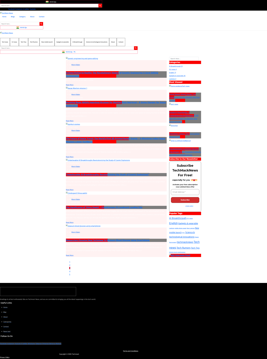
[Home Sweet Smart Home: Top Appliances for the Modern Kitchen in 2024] (175, 86)
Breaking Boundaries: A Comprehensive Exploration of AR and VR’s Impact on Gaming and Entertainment (183, 117)
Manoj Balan (75, 65)
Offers (183, 233)
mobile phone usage (180, 228)
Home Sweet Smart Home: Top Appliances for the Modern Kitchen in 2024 (184, 97)
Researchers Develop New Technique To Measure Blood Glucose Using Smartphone (108, 240)
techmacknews (185, 242)
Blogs (13, 17)
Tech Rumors (34, 42)
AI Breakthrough (77, 42)
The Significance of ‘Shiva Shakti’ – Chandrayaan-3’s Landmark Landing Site (104, 207)
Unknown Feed (182, 255)
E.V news (14, 42)
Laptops (171, 228)
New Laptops (191, 228)
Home (4, 17)
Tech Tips (23, 42)
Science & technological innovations (96, 42)
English (173, 223)
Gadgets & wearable (62, 42)
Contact (41, 17)
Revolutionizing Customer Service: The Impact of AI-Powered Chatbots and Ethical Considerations (185, 152)
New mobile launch (47, 42)
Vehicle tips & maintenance (177, 252)
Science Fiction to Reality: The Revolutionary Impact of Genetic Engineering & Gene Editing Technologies (112, 74)
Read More (69, 85)
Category (22, 17)
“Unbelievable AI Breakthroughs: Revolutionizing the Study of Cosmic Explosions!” (107, 174)
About (32, 17)
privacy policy (189, 206)
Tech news (5, 42)
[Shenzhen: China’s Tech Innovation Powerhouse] (173, 125)
